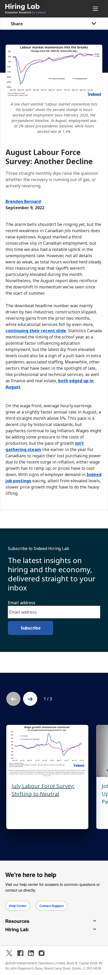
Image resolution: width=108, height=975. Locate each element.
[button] (30, 699)
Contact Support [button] (51, 905)
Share (17, 24)
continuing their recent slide (36, 331)
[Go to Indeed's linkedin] (31, 953)
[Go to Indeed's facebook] (20, 953)
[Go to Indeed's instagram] (41, 953)
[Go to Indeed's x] (9, 953)
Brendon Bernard (23, 201)
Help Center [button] (18, 905)
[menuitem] (34, 8)
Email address (21, 603)
